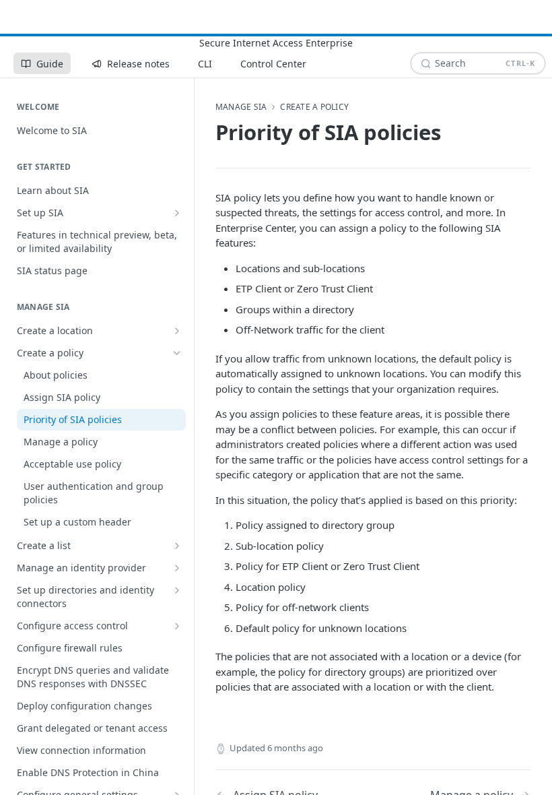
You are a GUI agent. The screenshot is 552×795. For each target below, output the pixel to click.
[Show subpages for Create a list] (177, 545)
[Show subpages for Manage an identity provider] (177, 568)
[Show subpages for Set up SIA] (177, 213)
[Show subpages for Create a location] (177, 330)
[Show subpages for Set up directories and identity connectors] (177, 590)
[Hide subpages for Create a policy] (177, 353)
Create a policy (314, 107)
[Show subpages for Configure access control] (177, 626)
